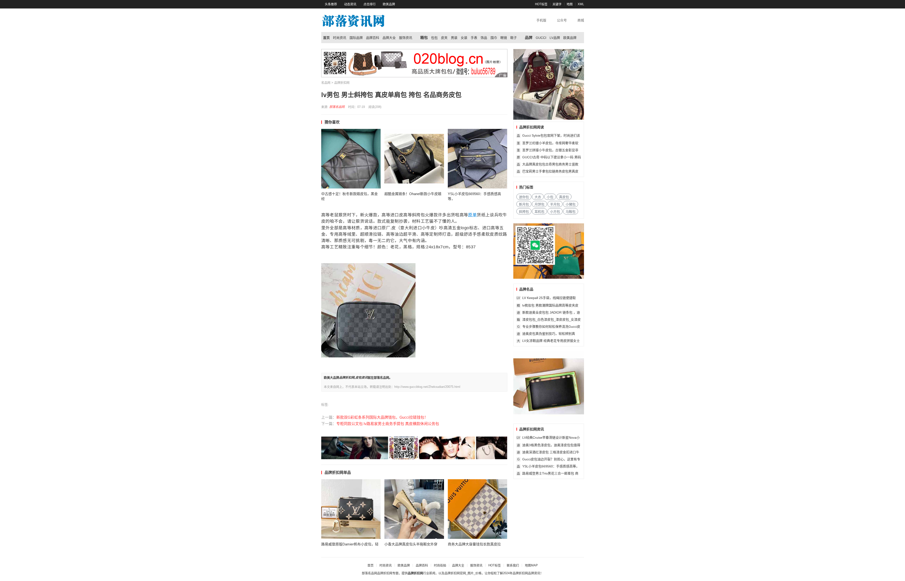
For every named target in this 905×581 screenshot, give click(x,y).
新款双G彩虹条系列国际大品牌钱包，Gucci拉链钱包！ (382, 417)
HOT (538, 4)
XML (581, 4)
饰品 (484, 38)
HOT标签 (494, 565)
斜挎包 (524, 211)
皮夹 (444, 38)
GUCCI (541, 38)
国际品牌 (356, 38)
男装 (454, 38)
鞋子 (513, 38)
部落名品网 (337, 107)
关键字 (557, 4)
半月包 (555, 204)
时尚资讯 (339, 38)
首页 (326, 38)
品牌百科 (372, 38)
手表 (474, 38)
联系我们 (513, 565)
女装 (464, 38)
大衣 (538, 197)
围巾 (493, 38)
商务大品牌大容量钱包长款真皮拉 (474, 544)
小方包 (555, 211)
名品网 (325, 82)
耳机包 (539, 211)
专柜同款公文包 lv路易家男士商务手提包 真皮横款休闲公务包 (387, 424)
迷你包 (524, 197)
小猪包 (571, 204)
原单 (472, 215)
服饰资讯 (405, 38)
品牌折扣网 (342, 82)
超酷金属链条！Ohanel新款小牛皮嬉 (412, 194)
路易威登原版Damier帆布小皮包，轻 (349, 544)
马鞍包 (571, 211)
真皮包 (564, 197)
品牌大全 (389, 38)
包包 (434, 38)
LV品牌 (555, 38)
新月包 (524, 204)
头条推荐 (331, 4)
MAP (534, 565)
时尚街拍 (440, 565)
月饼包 (539, 204)
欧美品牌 (389, 4)
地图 (570, 4)
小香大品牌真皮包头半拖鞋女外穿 (410, 544)
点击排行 (369, 4)
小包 (550, 197)
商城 (580, 20)
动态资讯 (350, 4)
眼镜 (503, 38)
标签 (544, 4)
